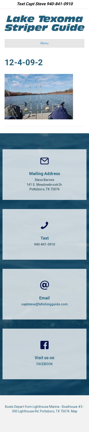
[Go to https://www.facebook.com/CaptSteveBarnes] (44, 354)
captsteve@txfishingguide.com (44, 304)
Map (74, 411)
